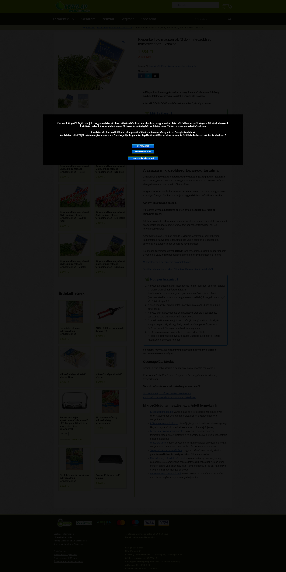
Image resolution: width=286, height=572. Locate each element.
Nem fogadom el (143, 152)
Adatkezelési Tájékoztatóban (168, 126)
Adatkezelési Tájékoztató (143, 158)
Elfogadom (143, 146)
